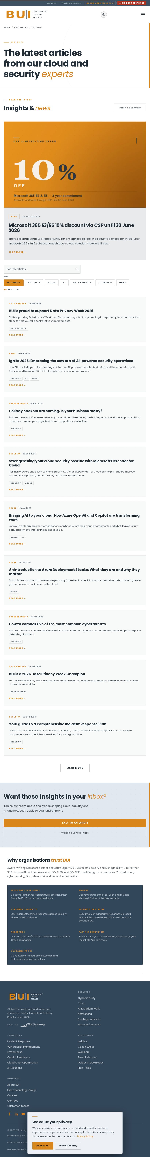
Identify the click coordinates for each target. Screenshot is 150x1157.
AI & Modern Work (89, 1008)
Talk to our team (130, 107)
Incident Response (132, 3)
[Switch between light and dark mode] (104, 14)
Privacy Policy (85, 1136)
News (122, 282)
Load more (75, 767)
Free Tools (84, 1068)
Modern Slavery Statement (22, 1149)
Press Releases (87, 1057)
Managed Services (89, 1024)
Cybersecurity (86, 998)
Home (7, 27)
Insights (82, 1041)
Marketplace (100, 3)
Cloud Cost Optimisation (22, 1062)
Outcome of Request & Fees (22, 1142)
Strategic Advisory (89, 1019)
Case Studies (86, 1047)
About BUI (13, 1085)
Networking (85, 1014)
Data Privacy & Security (20, 1135)
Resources (21, 27)
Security (34, 282)
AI (64, 282)
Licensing (105, 282)
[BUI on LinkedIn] (16, 1114)
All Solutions (14, 1068)
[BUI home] (33, 14)
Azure (52, 282)
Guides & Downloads (91, 1062)
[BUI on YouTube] (23, 1114)
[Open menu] (142, 14)
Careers (12, 1095)
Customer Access (71, 3)
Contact (52, 3)
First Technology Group (21, 1090)
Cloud (81, 1003)
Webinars (83, 1052)
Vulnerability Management (23, 1047)
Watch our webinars (75, 833)
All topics (14, 282)
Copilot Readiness (18, 1057)
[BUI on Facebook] (9, 1114)
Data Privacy (82, 282)
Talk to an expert (75, 823)
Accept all (42, 1145)
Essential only (68, 1145)
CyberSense (14, 1052)
